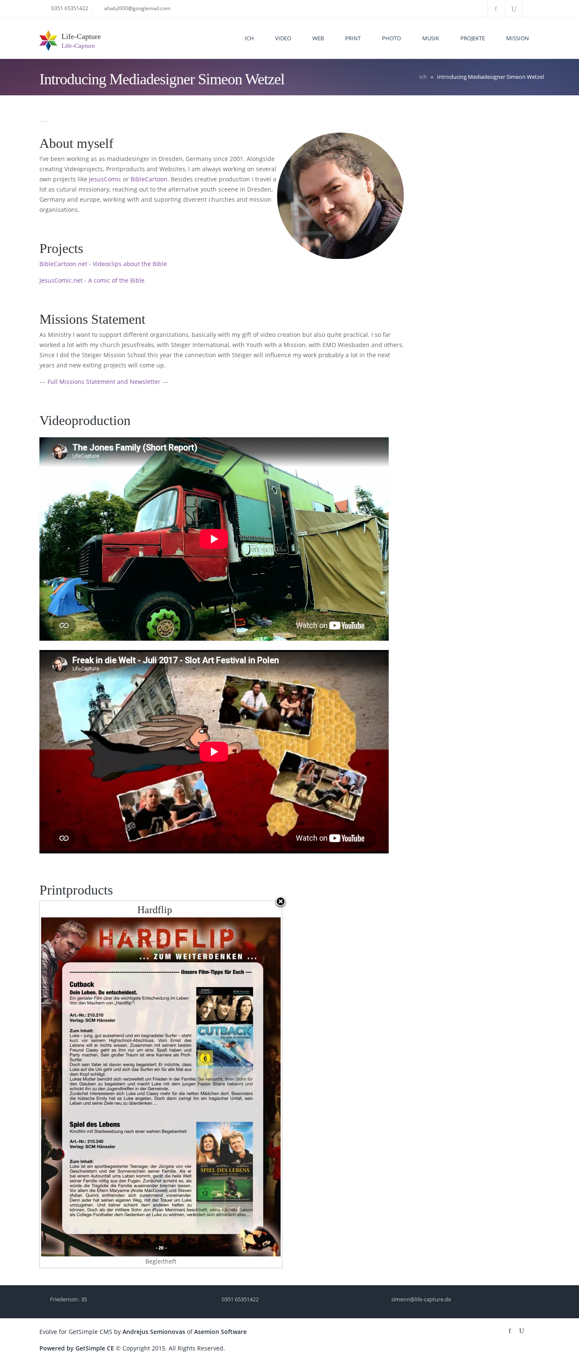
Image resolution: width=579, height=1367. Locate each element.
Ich (249, 38)
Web (318, 38)
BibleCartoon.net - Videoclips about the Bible (103, 264)
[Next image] (239, 1084)
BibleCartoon (149, 179)
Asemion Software (220, 1332)
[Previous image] (82, 1084)
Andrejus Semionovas (153, 1332)
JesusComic (105, 179)
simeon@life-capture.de (421, 1299)
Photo (391, 38)
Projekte (472, 38)
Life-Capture (81, 36)
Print (353, 38)
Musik (430, 38)
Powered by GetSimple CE (76, 1348)
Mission (517, 38)
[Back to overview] (280, 902)
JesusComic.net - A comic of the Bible (92, 280)
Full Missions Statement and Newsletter (104, 382)
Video (283, 38)
